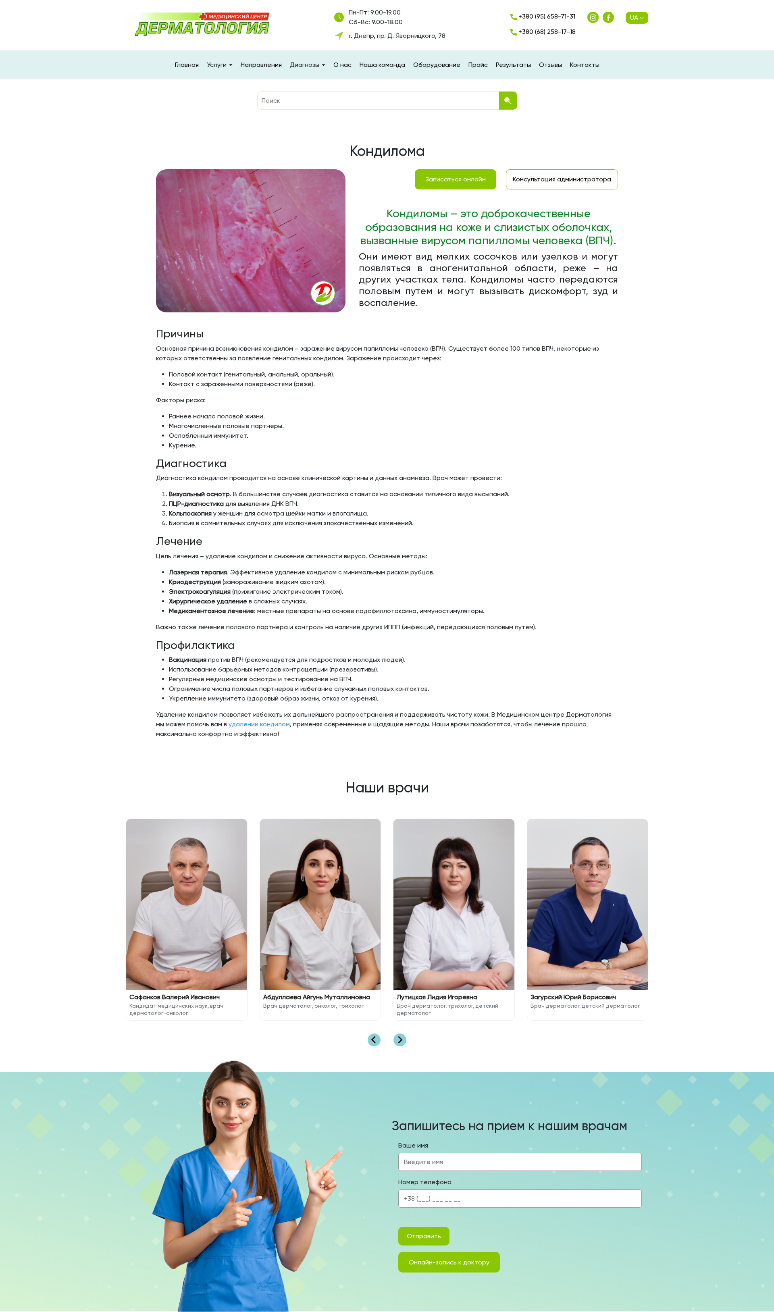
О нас (342, 65)
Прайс (478, 65)
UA (634, 17)
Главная (187, 65)
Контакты (584, 65)
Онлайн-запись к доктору (449, 1262)
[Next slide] (399, 1039)
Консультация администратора (562, 179)
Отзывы (550, 65)
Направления (261, 65)
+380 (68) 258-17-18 (546, 31)
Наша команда (382, 65)
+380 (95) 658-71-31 (546, 16)
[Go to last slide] (374, 1039)
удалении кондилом (259, 724)
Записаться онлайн (455, 179)
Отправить (424, 1236)
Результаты (513, 65)
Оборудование (436, 65)
